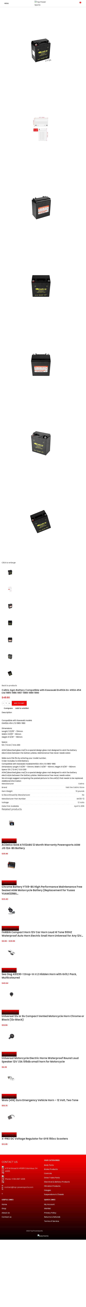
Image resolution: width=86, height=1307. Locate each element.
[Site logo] (43, 3)
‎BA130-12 (80, 798)
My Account (49, 1204)
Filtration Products (52, 1186)
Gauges (47, 1190)
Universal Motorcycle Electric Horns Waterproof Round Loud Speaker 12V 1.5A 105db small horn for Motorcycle (40, 1059)
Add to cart (19, 703)
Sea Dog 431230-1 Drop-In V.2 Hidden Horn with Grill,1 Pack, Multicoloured (39, 975)
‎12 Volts (81, 802)
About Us (6, 1213)
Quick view (10, 835)
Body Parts (49, 1165)
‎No (83, 795)
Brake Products (51, 1169)
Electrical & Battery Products (57, 1182)
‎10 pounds (80, 791)
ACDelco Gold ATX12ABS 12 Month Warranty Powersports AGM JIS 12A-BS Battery (41, 846)
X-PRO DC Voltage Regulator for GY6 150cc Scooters (35, 1138)
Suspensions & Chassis (54, 1194)
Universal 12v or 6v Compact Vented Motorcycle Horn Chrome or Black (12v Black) (43, 1017)
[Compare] (4, 835)
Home (4, 1204)
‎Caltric (81, 783)
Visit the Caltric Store (75, 787)
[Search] (83, 3)
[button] (9, 840)
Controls (48, 1173)
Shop (4, 1208)
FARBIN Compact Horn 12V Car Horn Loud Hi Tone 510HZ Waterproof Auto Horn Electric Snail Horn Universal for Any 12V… (42, 934)
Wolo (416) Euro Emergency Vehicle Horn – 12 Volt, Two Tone (40, 1100)
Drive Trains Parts (52, 1177)
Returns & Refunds (52, 1217)
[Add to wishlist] (16, 835)
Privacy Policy (50, 1213)
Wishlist (47, 1208)
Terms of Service (51, 1221)
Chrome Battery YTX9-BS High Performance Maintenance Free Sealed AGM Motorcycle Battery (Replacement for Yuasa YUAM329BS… (42, 890)
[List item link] (22, 1179)
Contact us (6, 1217)
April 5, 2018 (79, 806)
